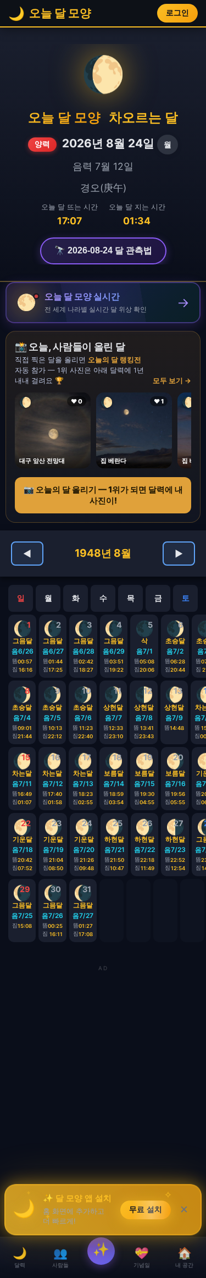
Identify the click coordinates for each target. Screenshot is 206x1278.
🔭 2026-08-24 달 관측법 (103, 250)
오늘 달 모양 (64, 117)
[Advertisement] (103, 1077)
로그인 (177, 13)
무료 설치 (145, 1211)
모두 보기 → (172, 381)
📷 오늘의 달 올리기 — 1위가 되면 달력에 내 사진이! (103, 495)
